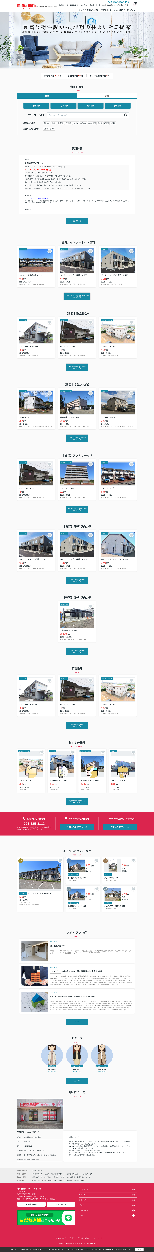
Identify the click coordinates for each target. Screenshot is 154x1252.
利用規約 (71, 1238)
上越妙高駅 (92, 123)
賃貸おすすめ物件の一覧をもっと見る (77, 801)
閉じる (139, 1249)
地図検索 (90, 106)
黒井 (55, 1180)
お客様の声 (82, 1200)
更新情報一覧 (77, 221)
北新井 (60, 1180)
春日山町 (85, 1174)
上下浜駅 (83, 123)
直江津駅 (61, 123)
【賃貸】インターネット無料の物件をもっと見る (77, 296)
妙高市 (52, 129)
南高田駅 (69, 123)
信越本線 (50, 1177)
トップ (81, 10)
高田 (39, 1180)
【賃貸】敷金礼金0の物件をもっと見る (77, 367)
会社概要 (119, 10)
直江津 (44, 1180)
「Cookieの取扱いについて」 (112, 1249)
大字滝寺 (46, 1174)
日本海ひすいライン (60, 1177)
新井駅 (100, 123)
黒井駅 (76, 123)
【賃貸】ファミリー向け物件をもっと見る (77, 509)
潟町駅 (106, 123)
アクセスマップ (84, 1210)
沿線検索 (36, 106)
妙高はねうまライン (39, 1177)
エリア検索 (63, 106)
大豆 (52, 1174)
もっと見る (77, 1022)
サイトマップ (98, 1238)
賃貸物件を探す (92, 10)
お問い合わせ (131, 10)
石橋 (41, 1174)
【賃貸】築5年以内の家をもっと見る (77, 580)
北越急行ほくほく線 (83, 1177)
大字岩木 (35, 1174)
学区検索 (117, 106)
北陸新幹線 (72, 1177)
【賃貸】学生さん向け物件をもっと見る (77, 438)
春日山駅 (46, 123)
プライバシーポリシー (84, 1238)
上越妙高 (77, 1180)
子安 (64, 1174)
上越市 (46, 129)
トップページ (83, 1190)
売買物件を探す (107, 10)
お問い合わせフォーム (77, 827)
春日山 (34, 1180)
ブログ (81, 1205)
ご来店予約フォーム (119, 827)
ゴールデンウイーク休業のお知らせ (36, 198)
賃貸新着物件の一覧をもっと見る (77, 725)
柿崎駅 (113, 123)
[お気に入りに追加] (49, 251)
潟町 (82, 1180)
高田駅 (54, 123)
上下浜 (66, 1180)
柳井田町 (58, 1174)
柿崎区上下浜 (77, 1174)
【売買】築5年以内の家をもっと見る (77, 651)
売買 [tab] (107, 96)
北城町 (69, 1174)
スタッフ (82, 1195)
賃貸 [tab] (47, 96)
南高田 (50, 1180)
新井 (70, 1180)
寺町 (91, 1174)
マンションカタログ (59, 1238)
